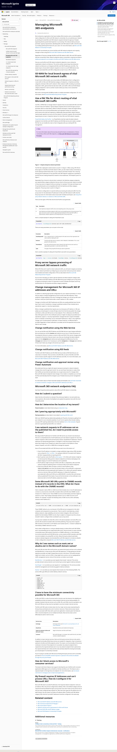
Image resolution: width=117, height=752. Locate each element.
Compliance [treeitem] (5, 105)
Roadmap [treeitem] (6, 36)
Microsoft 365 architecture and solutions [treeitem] (10, 140)
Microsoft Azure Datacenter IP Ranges (47, 703)
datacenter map (63, 408)
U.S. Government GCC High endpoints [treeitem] (12, 67)
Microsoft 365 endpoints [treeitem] (11, 48)
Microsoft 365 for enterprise (54, 20)
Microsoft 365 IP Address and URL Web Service (61, 52)
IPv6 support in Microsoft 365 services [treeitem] (11, 77)
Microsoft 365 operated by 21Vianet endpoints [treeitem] (12, 71)
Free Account (111, 15)
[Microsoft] (2, 12)
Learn (36, 20)
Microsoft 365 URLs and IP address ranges (49, 709)
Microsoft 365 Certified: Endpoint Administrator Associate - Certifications (52, 730)
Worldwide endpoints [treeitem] (11, 59)
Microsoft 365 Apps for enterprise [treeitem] (10, 115)
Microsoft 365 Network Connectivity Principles (49, 711)
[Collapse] (20, 19)
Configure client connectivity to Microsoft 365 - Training (48, 724)
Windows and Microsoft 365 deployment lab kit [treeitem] (9, 134)
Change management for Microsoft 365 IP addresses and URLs (106, 32)
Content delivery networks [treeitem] (11, 74)
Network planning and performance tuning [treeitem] (10, 86)
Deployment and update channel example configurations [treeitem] (10, 125)
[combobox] (11, 22)
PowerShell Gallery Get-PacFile (43, 119)
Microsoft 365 (43, 20)
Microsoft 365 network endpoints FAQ (106, 34)
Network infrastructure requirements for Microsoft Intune (53, 707)
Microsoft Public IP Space (44, 705)
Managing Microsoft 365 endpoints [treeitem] (11, 56)
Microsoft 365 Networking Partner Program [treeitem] (11, 96)
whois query (59, 457)
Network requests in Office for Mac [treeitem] (12, 81)
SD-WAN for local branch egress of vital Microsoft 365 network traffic (106, 23)
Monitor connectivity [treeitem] (9, 89)
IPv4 (48, 453)
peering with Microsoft (67, 415)
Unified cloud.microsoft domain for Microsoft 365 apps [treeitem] (13, 52)
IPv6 (53, 453)
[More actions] (80, 20)
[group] (58, 258)
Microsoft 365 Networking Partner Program (55, 94)
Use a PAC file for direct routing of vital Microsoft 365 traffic (105, 26)
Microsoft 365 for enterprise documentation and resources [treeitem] (9, 28)
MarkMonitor (38, 560)
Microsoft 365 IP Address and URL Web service (63, 540)
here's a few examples (70, 422)
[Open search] (110, 12)
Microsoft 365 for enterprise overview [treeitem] (11, 31)
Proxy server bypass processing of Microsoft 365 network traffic (105, 29)
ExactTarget (38, 565)
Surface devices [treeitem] (6, 117)
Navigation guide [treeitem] (7, 149)
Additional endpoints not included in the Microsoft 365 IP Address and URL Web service (57, 59)
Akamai (37, 570)
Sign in (113, 11)
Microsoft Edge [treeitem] (6, 122)
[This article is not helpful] (110, 41)
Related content (101, 36)
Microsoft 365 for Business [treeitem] (9, 152)
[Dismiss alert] (114, 3)
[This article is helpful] (109, 41)
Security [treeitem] (4, 107)
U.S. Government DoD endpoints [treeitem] (11, 62)
